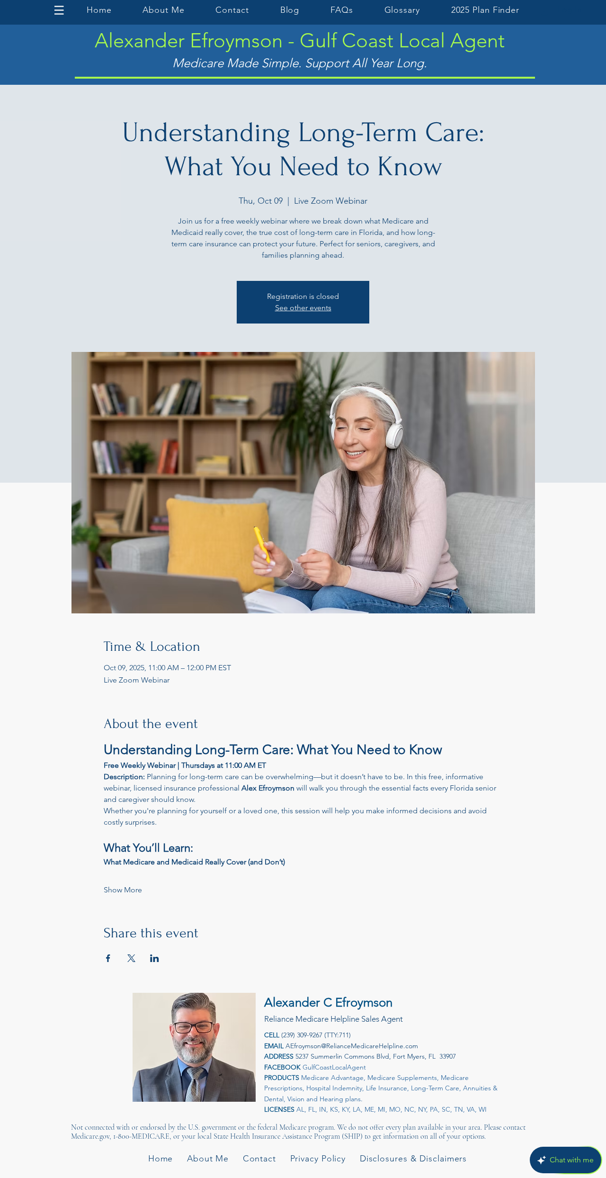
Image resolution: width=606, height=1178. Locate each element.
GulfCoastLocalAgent (334, 1067)
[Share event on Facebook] (108, 958)
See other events (303, 307)
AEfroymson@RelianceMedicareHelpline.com (351, 1046)
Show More (123, 889)
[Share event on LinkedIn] (154, 958)
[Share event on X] (131, 958)
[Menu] (60, 10)
